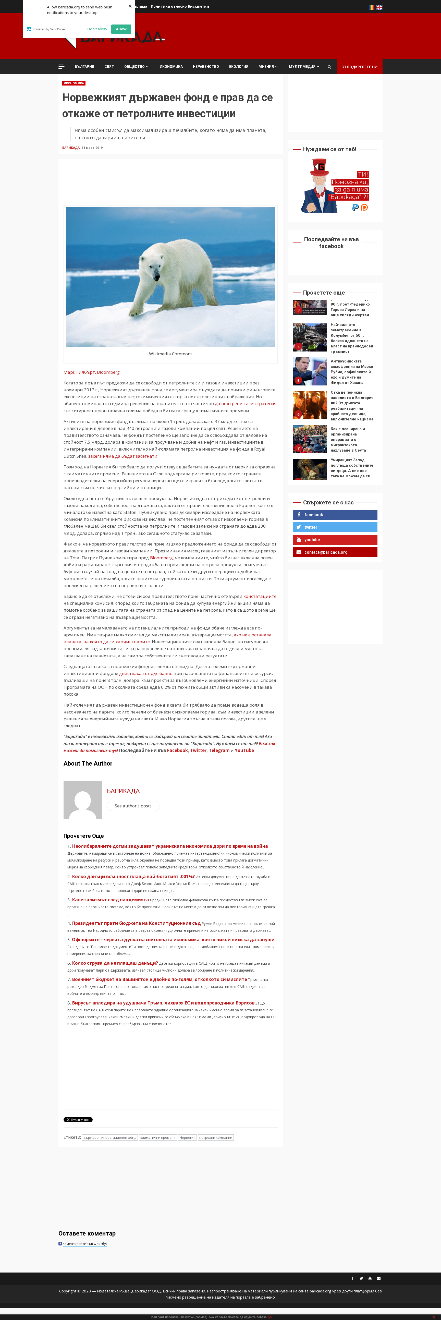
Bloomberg (161, 558)
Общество (134, 67)
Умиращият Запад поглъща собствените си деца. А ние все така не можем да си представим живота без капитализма (310, 473)
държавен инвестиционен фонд (109, 1137)
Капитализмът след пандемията (110, 900)
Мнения (266, 67)
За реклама (136, 6)
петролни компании (215, 1137)
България (84, 67)
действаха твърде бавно (145, 673)
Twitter (198, 750)
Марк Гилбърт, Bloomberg (92, 372)
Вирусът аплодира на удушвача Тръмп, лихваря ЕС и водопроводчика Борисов (163, 1003)
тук (269, 1317)
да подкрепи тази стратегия (246, 403)
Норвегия (187, 1137)
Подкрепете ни (362, 66)
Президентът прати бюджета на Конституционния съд (136, 923)
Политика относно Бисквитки (180, 6)
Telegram (219, 750)
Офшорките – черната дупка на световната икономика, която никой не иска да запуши (173, 939)
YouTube (244, 750)
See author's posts (133, 806)
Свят (109, 67)
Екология (238, 67)
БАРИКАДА (71, 148)
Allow (121, 28)
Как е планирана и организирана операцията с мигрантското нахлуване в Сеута (310, 439)
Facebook (177, 750)
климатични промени (158, 1137)
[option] (335, 302)
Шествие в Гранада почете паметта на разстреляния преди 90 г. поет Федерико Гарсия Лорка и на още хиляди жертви (310, 301)
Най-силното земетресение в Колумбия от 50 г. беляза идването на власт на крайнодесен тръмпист (310, 337)
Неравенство (206, 67)
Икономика (171, 67)
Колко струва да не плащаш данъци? (115, 963)
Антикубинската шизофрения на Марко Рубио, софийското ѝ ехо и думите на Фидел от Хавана (310, 371)
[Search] (329, 67)
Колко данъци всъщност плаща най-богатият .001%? (133, 876)
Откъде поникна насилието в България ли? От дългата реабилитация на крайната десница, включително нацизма (310, 405)
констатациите (259, 596)
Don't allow (97, 28)
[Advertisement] (290, 35)
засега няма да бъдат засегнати (122, 456)
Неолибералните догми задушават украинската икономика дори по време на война (170, 846)
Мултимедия (302, 67)
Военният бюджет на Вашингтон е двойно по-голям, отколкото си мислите (159, 979)
